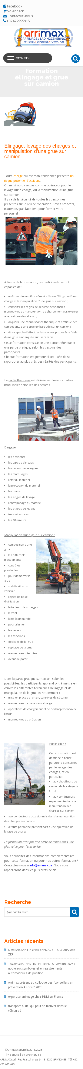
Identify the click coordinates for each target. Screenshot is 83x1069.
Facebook (14, 6)
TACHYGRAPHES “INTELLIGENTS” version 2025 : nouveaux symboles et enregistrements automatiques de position (41, 968)
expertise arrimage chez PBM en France (35, 996)
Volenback (15, 11)
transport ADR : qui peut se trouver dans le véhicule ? (37, 1008)
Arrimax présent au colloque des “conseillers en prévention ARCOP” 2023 (40, 984)
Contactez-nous (20, 16)
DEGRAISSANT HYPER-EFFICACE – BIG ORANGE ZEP (41, 952)
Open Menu (23, 58)
